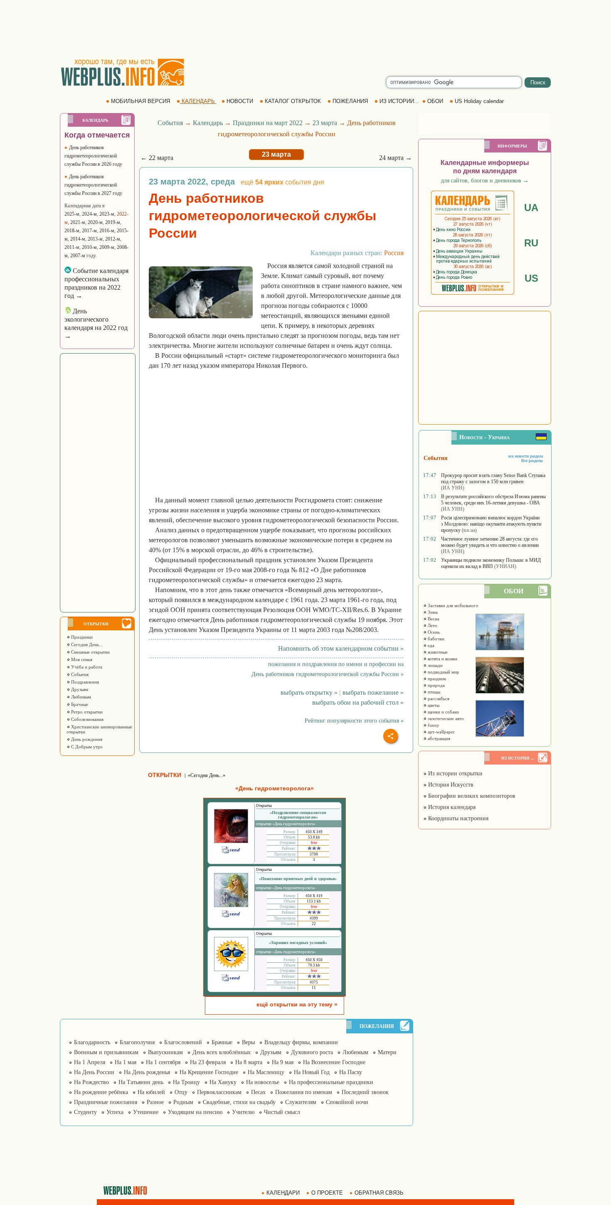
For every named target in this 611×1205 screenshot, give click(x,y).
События (79, 674)
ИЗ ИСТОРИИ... (399, 101)
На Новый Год (312, 1072)
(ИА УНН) (452, 488)
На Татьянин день (140, 1082)
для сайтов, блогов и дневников (485, 180)
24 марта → (395, 157)
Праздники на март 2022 (268, 122)
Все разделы (532, 460)
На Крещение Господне (209, 1072)
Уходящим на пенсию (195, 1112)
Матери (387, 1052)
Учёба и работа (86, 666)
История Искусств (449, 785)
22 (314, 924)
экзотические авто (445, 718)
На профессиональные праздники (331, 1082)
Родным (183, 1102)
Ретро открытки (86, 711)
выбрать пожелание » (373, 692)
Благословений (183, 1042)
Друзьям (79, 689)
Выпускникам (165, 1052)
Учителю (243, 1112)
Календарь (208, 122)
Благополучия (137, 1042)
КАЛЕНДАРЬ (198, 101)
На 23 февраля (208, 1062)
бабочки (435, 638)
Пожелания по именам (303, 1092)
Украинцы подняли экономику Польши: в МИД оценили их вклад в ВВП (491, 563)
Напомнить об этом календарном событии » (341, 648)
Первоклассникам (219, 1092)
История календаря (450, 807)
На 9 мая (282, 1062)
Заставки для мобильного (452, 605)
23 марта (325, 122)
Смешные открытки (90, 651)
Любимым (80, 696)
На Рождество (91, 1082)
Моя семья (81, 659)
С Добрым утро (86, 746)
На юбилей (151, 1092)
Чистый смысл (282, 1112)
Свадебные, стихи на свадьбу (239, 1102)
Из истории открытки (454, 773)
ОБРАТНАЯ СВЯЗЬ (379, 1193)
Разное (155, 1102)
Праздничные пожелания (105, 1102)
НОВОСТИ (240, 101)
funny (432, 725)
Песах (258, 1092)
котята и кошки (441, 658)
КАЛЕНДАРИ (283, 1193)
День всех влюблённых (221, 1052)
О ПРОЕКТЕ (327, 1193)
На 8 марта (248, 1062)
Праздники (81, 636)
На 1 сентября (163, 1062)
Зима (432, 612)
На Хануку (223, 1082)
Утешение (145, 1112)
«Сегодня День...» (206, 775)
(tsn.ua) (469, 530)
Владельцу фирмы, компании (301, 1042)
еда (430, 645)
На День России (94, 1072)
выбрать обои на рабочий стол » (358, 702)
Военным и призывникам (106, 1052)
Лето (431, 625)
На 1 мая (125, 1062)
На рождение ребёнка (101, 1092)
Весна (432, 618)
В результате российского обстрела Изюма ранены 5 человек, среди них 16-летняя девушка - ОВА (493, 500)
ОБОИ (435, 101)
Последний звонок (365, 1092)
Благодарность (92, 1042)
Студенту (85, 1112)
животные (437, 651)
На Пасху (350, 1072)
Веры (248, 1042)
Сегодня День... (86, 644)
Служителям (300, 1102)
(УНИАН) (505, 566)
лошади (434, 665)
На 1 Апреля (89, 1062)
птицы (433, 691)
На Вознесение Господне (334, 1062)
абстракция (438, 738)
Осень (433, 632)
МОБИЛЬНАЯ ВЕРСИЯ (140, 101)
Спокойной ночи (347, 1102)
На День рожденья (147, 1072)
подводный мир (442, 671)
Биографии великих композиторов (470, 796)
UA (531, 207)
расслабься (437, 698)
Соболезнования (86, 719)
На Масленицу (266, 1072)
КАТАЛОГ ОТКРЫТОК (293, 101)
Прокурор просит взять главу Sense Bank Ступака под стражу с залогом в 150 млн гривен (493, 478)
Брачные (79, 704)
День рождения (86, 739)
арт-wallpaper (440, 731)
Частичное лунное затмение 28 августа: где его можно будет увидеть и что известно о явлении (490, 542)
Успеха (114, 1112)
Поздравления (84, 681)
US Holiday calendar (479, 101)
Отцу (181, 1092)
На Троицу (186, 1082)
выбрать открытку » (309, 692)
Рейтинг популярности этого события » (354, 721)
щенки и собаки (442, 711)
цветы (432, 705)
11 (314, 988)
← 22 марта (156, 157)
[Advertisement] (305, 29)
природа (435, 685)
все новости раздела (525, 456)
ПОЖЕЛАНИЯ (350, 101)
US (531, 278)
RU (531, 242)
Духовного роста (312, 1052)
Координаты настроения (457, 818)
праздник (436, 678)
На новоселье (262, 1082)
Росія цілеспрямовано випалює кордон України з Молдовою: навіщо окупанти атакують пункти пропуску (491, 524)
